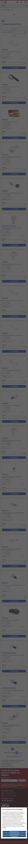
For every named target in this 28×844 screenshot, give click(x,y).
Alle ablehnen (14, 836)
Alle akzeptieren (14, 832)
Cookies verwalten (14, 834)
